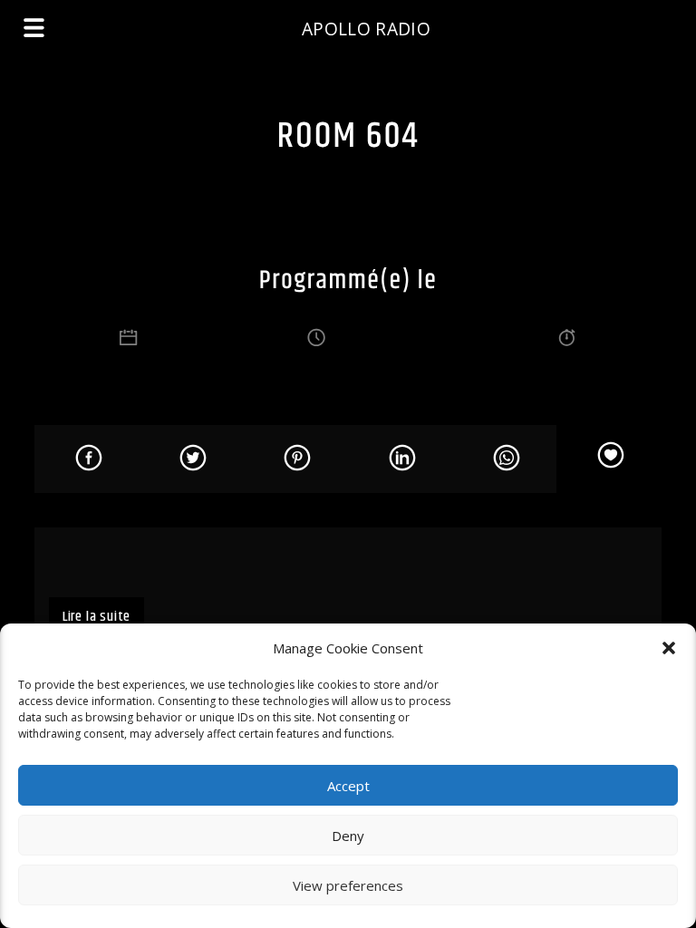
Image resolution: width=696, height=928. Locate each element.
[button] (669, 648)
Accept (348, 786)
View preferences (348, 885)
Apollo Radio (366, 28)
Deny (348, 835)
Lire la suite (96, 616)
